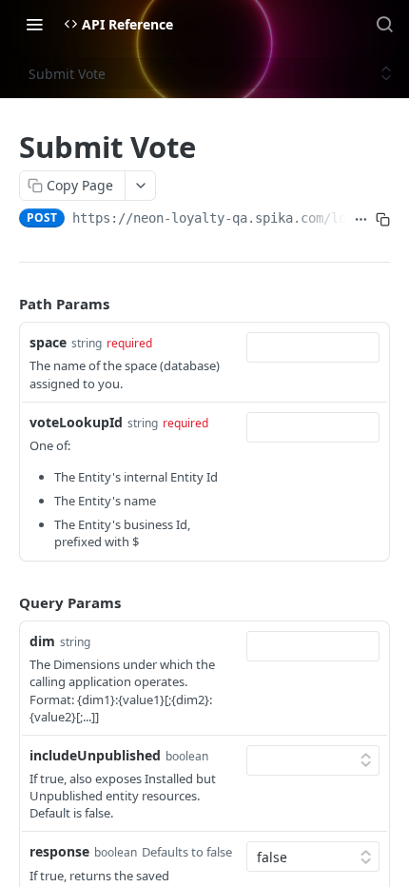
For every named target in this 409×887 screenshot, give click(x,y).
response (59, 851)
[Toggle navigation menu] (34, 24)
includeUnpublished (95, 755)
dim (42, 641)
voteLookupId (76, 422)
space (48, 342)
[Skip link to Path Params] (5, 303)
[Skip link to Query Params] (5, 602)
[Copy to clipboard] (383, 219)
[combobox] (313, 347)
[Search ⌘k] (384, 24)
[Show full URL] (361, 219)
